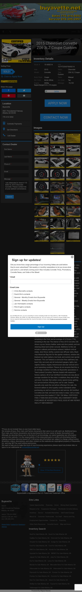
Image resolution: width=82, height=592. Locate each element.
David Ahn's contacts (22, 294)
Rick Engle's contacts (22, 307)
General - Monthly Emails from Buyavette (29, 297)
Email (12, 277)
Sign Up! (41, 326)
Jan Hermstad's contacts (23, 303)
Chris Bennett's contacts (23, 291)
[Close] (72, 257)
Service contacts (20, 310)
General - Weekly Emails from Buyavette (29, 300)
